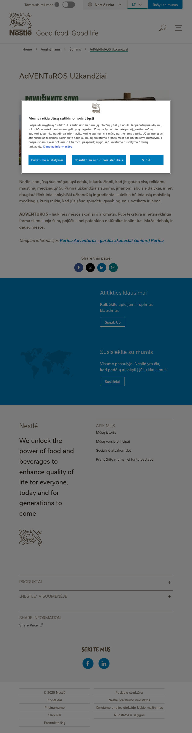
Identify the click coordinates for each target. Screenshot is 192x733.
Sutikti (147, 160)
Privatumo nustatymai (47, 160)
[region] (96, 137)
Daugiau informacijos (57, 146)
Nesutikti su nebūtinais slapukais (98, 160)
